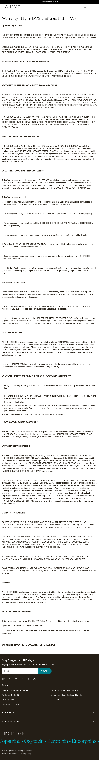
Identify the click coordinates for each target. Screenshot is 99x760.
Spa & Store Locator (10, 704)
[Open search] (85, 6)
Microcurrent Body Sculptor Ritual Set (67, 695)
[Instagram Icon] (9, 678)
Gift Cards (55, 700)
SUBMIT (45, 671)
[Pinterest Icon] (16, 678)
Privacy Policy (25, 754)
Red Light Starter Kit (10, 695)
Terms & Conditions (9, 754)
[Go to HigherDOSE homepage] (11, 6)
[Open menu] (95, 6)
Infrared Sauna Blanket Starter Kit (16, 690)
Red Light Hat (8, 700)
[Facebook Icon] (3, 678)
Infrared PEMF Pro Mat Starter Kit (65, 690)
